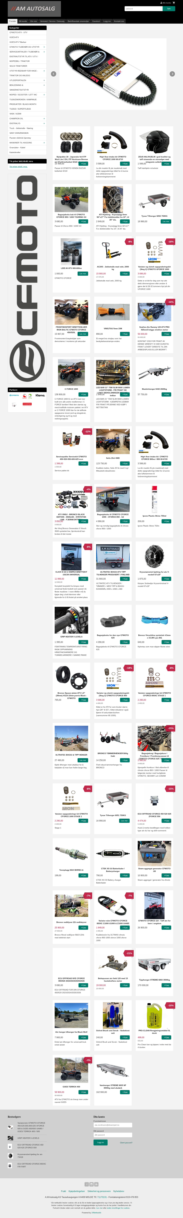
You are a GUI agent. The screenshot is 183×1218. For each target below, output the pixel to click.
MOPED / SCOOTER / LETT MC (23, 95)
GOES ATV (14, 37)
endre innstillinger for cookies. (118, 1208)
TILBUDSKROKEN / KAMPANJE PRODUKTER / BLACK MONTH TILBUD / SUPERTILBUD (23, 104)
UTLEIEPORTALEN (18, 80)
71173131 (102, 1197)
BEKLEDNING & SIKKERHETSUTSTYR (19, 87)
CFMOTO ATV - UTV (18, 32)
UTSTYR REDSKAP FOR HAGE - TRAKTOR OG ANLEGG (24, 73)
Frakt (63, 1191)
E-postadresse (100, 1121)
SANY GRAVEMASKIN (19, 133)
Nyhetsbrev (118, 1191)
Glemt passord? (126, 1143)
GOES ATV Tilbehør (18, 42)
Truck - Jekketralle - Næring (21, 128)
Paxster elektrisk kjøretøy (20, 138)
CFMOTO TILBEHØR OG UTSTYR (24, 47)
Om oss (33, 21)
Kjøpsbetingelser (77, 1191)
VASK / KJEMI (15, 114)
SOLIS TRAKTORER (18, 66)
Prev (56, 73)
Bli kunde (23, 21)
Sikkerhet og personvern (99, 1191)
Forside (12, 21)
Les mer (99, 1208)
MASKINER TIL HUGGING (21, 143)
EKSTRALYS (15, 123)
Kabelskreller (15, 152)
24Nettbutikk (96, 1213)
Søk (169, 9)
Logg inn (107, 21)
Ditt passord (99, 1131)
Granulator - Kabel (17, 147)
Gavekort (96, 21)
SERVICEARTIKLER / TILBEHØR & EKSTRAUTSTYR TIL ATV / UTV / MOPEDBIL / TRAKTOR (24, 56)
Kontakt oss (119, 21)
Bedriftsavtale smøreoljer (78, 21)
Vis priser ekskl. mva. (18, 166)
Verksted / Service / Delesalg (52, 21)
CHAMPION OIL (16, 118)
